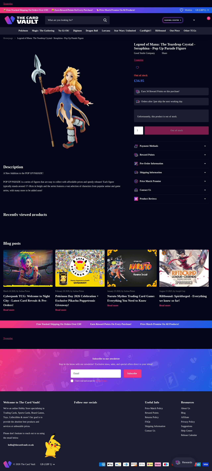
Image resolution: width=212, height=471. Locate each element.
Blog (183, 413)
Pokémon (23, 30)
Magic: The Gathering (43, 30)
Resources (187, 402)
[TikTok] (89, 410)
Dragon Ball (92, 30)
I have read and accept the (91, 381)
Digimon (77, 30)
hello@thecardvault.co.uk (21, 445)
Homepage (8, 38)
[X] (82, 410)
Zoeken (105, 20)
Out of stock (176, 130)
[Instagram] (75, 410)
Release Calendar (189, 435)
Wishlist (188, 10)
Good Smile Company (144, 53)
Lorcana (106, 30)
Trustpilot (8, 3)
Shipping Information (155, 426)
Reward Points (152, 413)
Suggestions (186, 426)
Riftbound (160, 30)
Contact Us (150, 430)
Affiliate (185, 417)
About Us (185, 408)
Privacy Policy (188, 422)
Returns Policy (152, 417)
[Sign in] (200, 20)
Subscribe (132, 373)
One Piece (175, 30)
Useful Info (152, 402)
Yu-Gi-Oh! (63, 30)
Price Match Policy (154, 408)
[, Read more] (191, 20)
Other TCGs (190, 30)
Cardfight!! (145, 30)
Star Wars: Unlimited (125, 30)
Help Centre (186, 430)
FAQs (147, 422)
